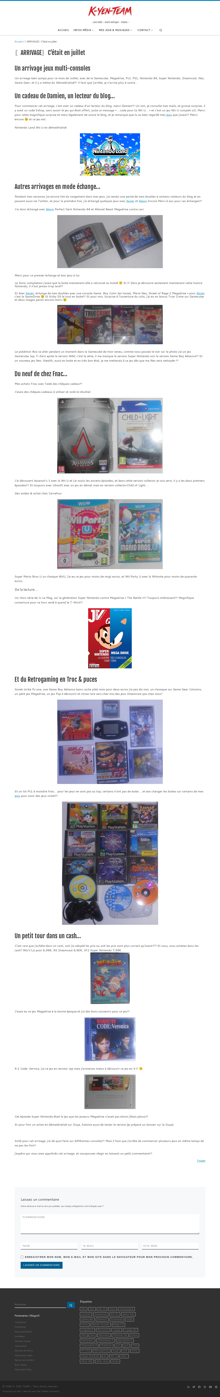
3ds (92, 1309)
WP (19, 1391)
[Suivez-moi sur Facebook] (199, 1387)
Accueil (18, 41)
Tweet (201, 1161)
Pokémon (106, 1345)
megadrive (87, 1330)
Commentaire (33, 1217)
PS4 (135, 1345)
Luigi (129, 1319)
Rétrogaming (101, 1351)
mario (84, 1324)
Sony (135, 1351)
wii (105, 1356)
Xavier (130, 201)
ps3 (126, 1345)
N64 (83, 1335)
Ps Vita (85, 1351)
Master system (100, 1324)
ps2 (118, 1345)
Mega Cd (118, 1324)
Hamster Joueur (23, 1341)
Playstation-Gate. (24, 1355)
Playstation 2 (105, 1340)
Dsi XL (115, 1314)
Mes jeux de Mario (24, 1350)
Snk (125, 1351)
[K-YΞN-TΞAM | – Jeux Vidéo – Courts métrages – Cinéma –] (110, 10)
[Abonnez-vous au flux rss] (188, 1387)
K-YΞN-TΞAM (21, 1386)
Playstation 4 (89, 1345)
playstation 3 (124, 1340)
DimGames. (20, 1326)
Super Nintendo (90, 1356)
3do (83, 1309)
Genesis (102, 1319)
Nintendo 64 (120, 1335)
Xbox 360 (86, 1361)
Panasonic (87, 1340)
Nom (26, 1245)
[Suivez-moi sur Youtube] (210, 1387)
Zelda (115, 1361)
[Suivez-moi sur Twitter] (193, 1387)
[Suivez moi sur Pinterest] (216, 1387)
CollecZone (20, 1322)
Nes (92, 1335)
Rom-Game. (21, 1364)
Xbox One (102, 1361)
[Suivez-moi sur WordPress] (205, 1387)
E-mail (88, 1245)
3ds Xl (102, 1309)
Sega (116, 1351)
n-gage (116, 1330)
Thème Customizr (50, 1391)
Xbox (124, 1356)
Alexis (143, 201)
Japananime (20, 1345)
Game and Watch (23, 1331)
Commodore (126, 1309)
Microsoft (103, 1330)
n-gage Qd (130, 1330)
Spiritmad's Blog (23, 1369)
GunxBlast (20, 1336)
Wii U (114, 1356)
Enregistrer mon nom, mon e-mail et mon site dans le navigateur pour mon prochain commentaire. (109, 1257)
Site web (150, 1245)
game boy (128, 1314)
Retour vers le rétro (24, 1359)
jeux (169, 115)
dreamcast (101, 1314)
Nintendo (104, 1335)
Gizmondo (117, 1319)
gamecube (87, 1319)
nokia (134, 1335)
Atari (112, 1309)
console (85, 1314)
